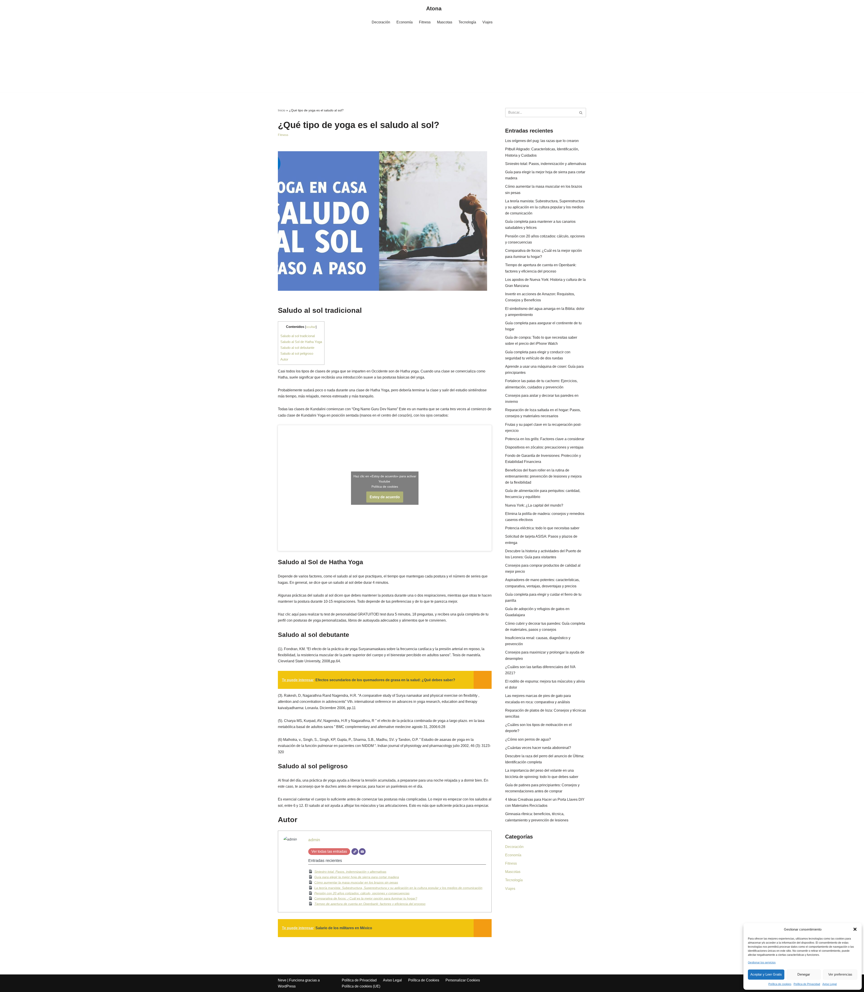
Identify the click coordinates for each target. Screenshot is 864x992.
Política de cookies (779, 984)
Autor (284, 359)
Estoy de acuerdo (385, 497)
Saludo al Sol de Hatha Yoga (301, 342)
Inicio (281, 110)
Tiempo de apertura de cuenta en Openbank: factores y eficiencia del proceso (369, 904)
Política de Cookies (423, 980)
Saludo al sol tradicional (297, 336)
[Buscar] (581, 112)
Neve (282, 980)
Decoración (381, 22)
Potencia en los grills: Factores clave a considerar (544, 439)
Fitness (425, 22)
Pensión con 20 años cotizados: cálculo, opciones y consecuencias (362, 893)
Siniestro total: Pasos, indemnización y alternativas (350, 871)
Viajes (487, 22)
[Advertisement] (432, 60)
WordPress (287, 986)
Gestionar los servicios (762, 962)
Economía (404, 22)
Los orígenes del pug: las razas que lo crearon (542, 141)
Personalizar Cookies (463, 980)
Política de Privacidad (807, 984)
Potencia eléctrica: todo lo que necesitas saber (542, 528)
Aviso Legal (829, 984)
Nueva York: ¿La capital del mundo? (534, 505)
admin (314, 839)
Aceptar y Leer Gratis (766, 974)
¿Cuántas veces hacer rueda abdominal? (538, 748)
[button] (855, 929)
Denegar (803, 974)
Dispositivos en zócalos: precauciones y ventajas (544, 447)
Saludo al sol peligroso (296, 353)
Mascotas (444, 22)
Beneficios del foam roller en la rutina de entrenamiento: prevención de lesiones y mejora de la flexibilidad (543, 476)
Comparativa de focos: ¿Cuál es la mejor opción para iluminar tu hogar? (365, 898)
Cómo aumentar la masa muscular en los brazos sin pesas (356, 882)
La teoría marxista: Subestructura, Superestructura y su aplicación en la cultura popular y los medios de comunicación (398, 888)
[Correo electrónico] (362, 851)
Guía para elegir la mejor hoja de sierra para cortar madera (356, 877)
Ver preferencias (840, 974)
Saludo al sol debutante (297, 347)
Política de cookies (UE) (361, 986)
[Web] (354, 851)
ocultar (311, 327)
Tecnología (467, 22)
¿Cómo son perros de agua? (528, 739)
